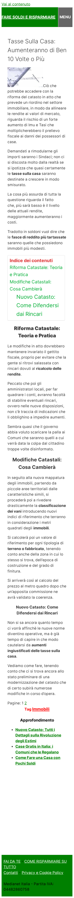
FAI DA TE (12, 861)
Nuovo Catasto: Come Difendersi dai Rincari (37, 305)
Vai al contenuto (16, 4)
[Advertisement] (37, 813)
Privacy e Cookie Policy (42, 872)
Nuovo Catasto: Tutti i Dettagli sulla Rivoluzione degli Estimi (38, 735)
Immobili (41, 709)
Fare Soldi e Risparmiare (28, 17)
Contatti (11, 872)
